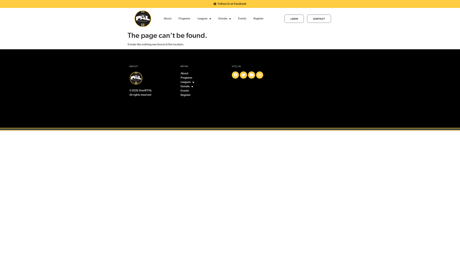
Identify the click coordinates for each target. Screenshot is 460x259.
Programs (184, 18)
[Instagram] (259, 75)
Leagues (202, 18)
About (167, 18)
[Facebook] (235, 75)
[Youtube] (251, 75)
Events (242, 18)
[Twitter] (243, 75)
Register (258, 18)
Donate (222, 18)
